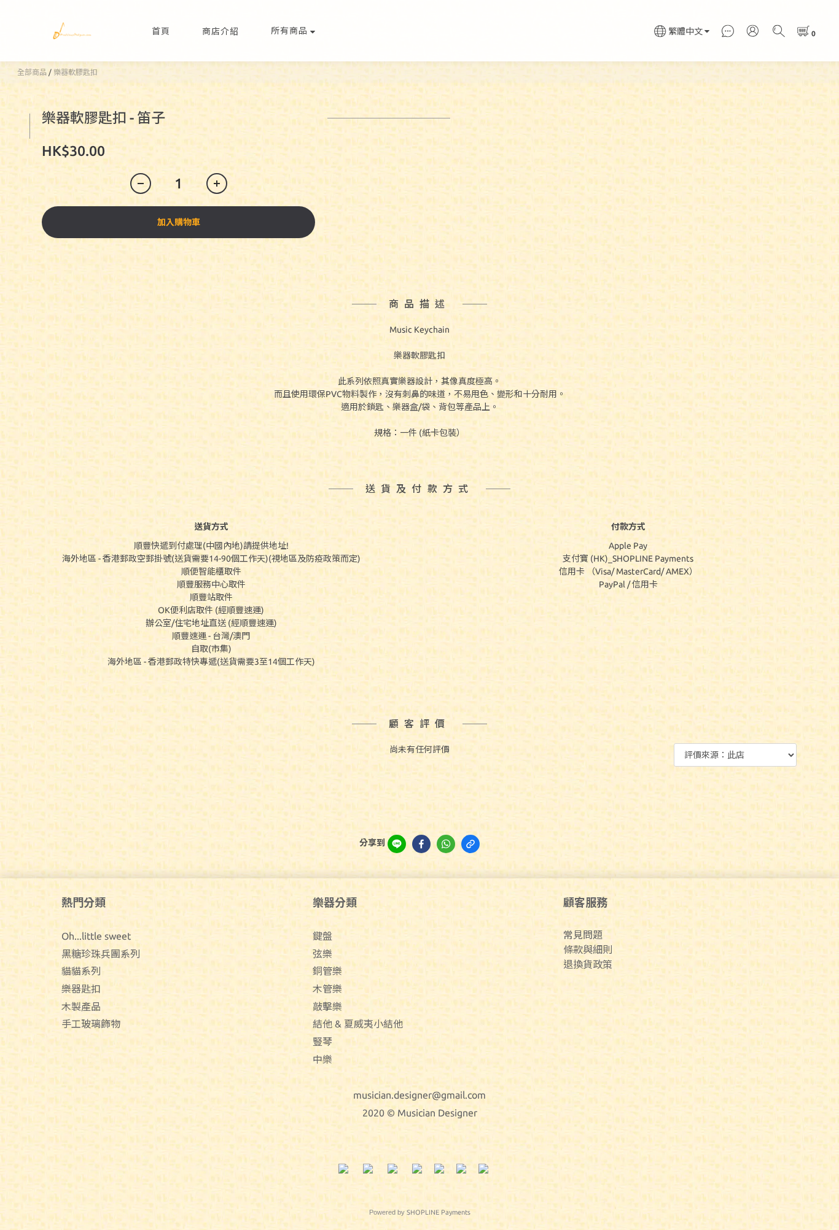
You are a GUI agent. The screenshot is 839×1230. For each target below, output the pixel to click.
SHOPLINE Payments (438, 1212)
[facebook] (421, 844)
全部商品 (32, 72)
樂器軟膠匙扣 (75, 72)
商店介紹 (220, 31)
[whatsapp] (446, 844)
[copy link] (470, 844)
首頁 (161, 31)
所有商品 (289, 31)
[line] (397, 844)
